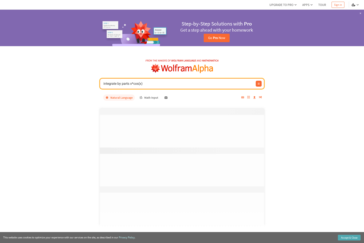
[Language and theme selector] (355, 5)
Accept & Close (349, 237)
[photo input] (166, 97)
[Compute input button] (259, 84)
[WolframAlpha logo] (182, 68)
